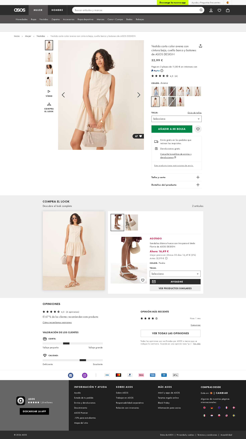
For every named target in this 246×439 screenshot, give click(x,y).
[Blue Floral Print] (155, 91)
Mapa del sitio (81, 422)
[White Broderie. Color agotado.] (172, 101)
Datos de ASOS (166, 434)
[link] (155, 101)
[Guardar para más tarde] (198, 129)
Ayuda (77, 392)
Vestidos (41, 35)
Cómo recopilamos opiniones (57, 322)
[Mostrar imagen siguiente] (137, 95)
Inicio (17, 35)
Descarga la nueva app (172, 2)
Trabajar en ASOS (124, 397)
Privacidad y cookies (185, 434)
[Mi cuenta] (211, 10)
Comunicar (196, 325)
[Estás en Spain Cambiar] (228, 2)
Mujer (28, 35)
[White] (180, 91)
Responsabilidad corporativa (129, 402)
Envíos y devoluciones (84, 402)
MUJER (38, 10)
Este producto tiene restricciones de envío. (173, 165)
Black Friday (164, 402)
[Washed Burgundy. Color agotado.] (172, 91)
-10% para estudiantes (85, 417)
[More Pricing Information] (166, 258)
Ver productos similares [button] (175, 288)
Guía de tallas (195, 112)
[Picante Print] (163, 101)
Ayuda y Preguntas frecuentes (206, 2)
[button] (49, 94)
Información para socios (169, 407)
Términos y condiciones (207, 434)
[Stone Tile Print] (197, 91)
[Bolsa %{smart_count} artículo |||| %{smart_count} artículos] (228, 10)
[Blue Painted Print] (189, 91)
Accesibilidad (226, 434)
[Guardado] (219, 10)
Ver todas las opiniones (170, 333)
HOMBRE (57, 10)
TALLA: (154, 112)
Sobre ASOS (122, 392)
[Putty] (163, 91)
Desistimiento (80, 407)
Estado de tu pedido (83, 397)
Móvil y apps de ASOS (169, 392)
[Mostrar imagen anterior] (64, 95)
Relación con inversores (127, 407)
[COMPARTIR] (200, 46)
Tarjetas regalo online (168, 397)
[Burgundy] (180, 101)
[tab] (21, 19)
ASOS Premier (81, 412)
